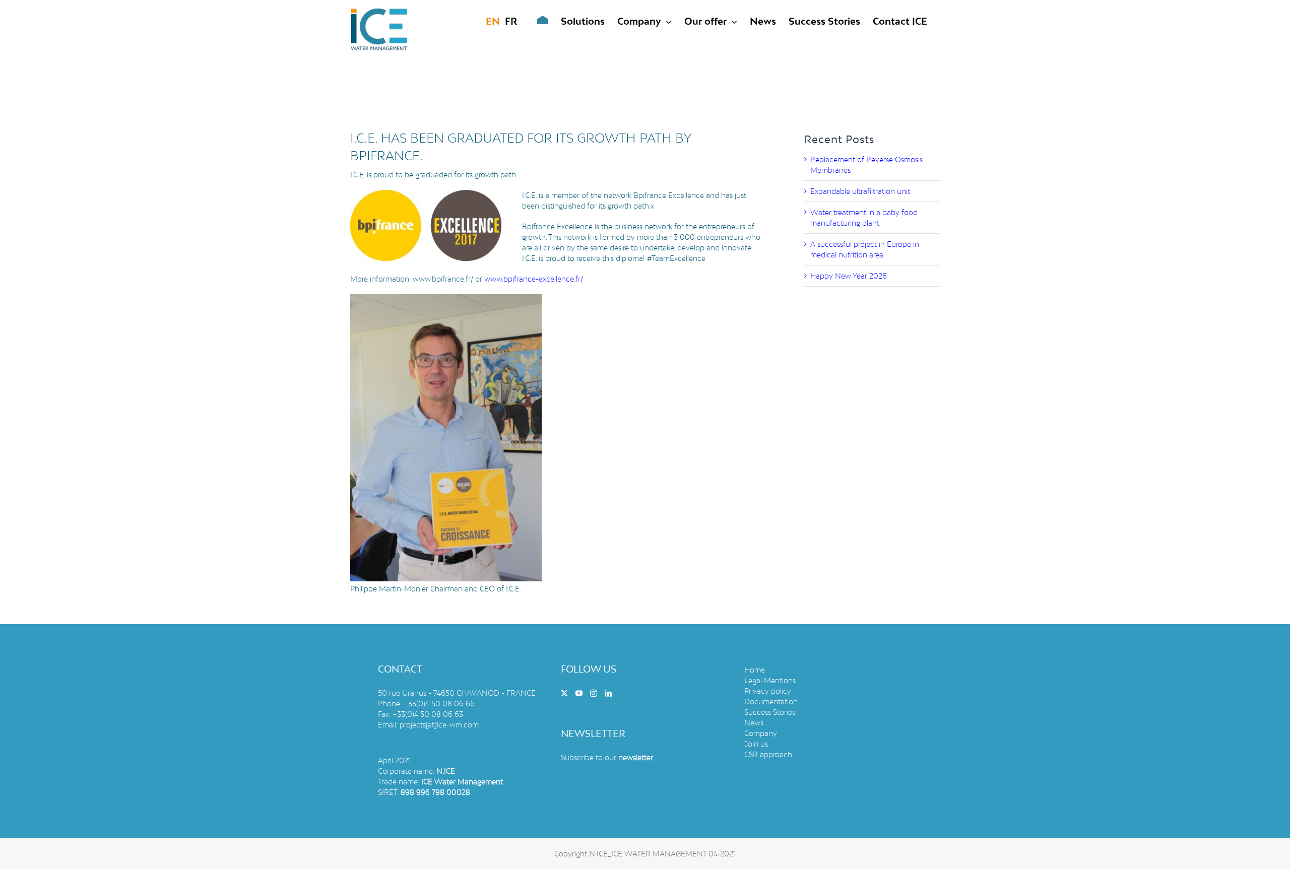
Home (754, 669)
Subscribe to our (607, 757)
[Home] (535, 21)
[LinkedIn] (608, 693)
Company (760, 733)
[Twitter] (564, 693)
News (753, 722)
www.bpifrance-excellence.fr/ (533, 279)
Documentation (771, 701)
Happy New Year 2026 (848, 276)
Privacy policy (767, 691)
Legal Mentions (770, 680)
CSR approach (768, 754)
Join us (756, 744)
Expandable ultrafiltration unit (860, 191)
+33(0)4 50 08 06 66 (439, 703)
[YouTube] (579, 693)
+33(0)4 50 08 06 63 (428, 714)
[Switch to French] (511, 21)
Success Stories (769, 712)
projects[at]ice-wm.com (439, 724)
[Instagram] (593, 693)
